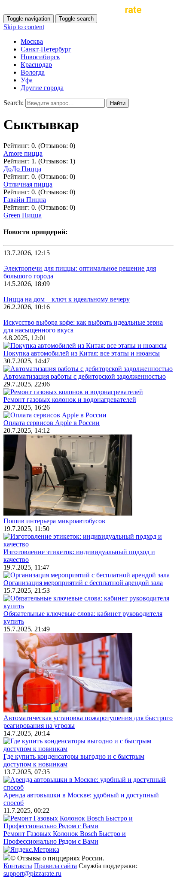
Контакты (17, 865)
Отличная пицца (27, 184)
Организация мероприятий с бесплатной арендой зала (83, 582)
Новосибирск (40, 56)
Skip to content (23, 26)
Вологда (33, 72)
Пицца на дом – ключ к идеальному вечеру (66, 299)
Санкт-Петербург (46, 49)
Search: (13, 102)
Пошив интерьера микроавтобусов (54, 521)
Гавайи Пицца (24, 199)
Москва (32, 41)
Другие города (42, 87)
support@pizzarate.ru (32, 873)
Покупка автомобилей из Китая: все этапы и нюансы (81, 353)
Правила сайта (55, 865)
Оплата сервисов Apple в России (51, 422)
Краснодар (36, 64)
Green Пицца (22, 215)
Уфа (27, 80)
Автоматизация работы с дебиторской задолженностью (84, 376)
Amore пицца (23, 153)
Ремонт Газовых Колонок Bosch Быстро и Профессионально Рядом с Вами (64, 837)
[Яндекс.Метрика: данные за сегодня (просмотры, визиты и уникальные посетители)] (31, 850)
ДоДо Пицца (22, 168)
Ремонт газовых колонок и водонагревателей (69, 399)
